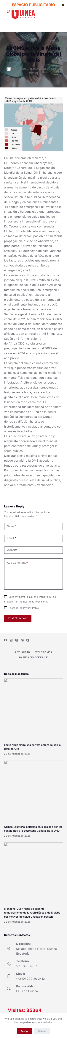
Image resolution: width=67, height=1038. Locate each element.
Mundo (33, 72)
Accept (24, 1030)
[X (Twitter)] (11, 640)
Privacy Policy (31, 607)
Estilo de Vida (43, 652)
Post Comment (18, 618)
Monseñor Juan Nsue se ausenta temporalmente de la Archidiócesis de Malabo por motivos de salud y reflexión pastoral (32, 912)
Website (12, 550)
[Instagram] (16, 640)
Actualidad (22, 652)
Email (11, 538)
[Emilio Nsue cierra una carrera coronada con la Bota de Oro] (33, 707)
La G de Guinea (27, 991)
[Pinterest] (22, 640)
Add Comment (17, 562)
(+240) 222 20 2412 (30, 978)
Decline (42, 1030)
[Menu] (61, 11)
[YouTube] (27, 640)
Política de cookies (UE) (33, 657)
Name (12, 526)
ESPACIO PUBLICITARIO (33, 5)
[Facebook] (5, 640)
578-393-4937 (26, 966)
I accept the (24, 607)
